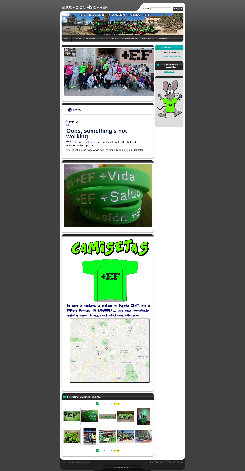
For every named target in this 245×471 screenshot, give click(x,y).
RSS (169, 462)
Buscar (178, 9)
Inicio (66, 38)
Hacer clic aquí (169, 72)
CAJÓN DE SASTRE (129, 38)
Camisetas (162, 38)
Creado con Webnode (122, 467)
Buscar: (146, 9)
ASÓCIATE (103, 38)
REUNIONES (90, 38)
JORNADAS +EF (147, 38)
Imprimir (179, 462)
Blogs (115, 38)
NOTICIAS (77, 38)
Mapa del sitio (158, 462)
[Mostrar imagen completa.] (72, 420)
